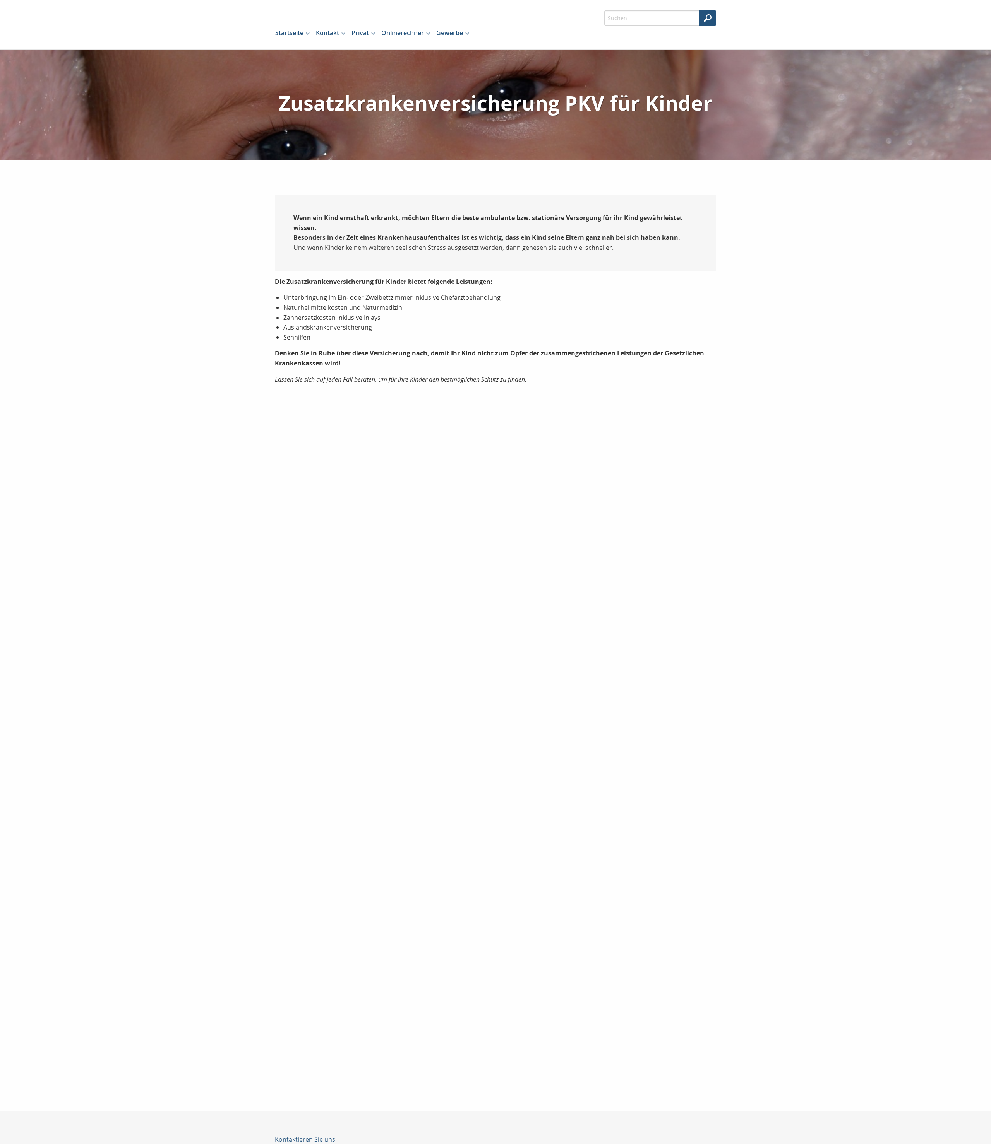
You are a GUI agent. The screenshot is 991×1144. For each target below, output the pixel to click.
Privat (360, 33)
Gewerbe (449, 33)
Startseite (289, 33)
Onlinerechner (402, 33)
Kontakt (327, 33)
